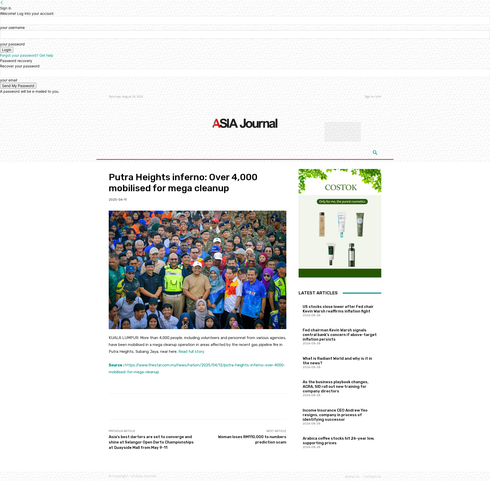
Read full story (191, 351)
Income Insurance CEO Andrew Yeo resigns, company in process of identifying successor (335, 415)
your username (12, 27)
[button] (375, 153)
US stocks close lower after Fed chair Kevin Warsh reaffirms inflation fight (338, 309)
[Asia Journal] (245, 122)
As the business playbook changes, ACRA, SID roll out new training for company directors (336, 386)
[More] (278, 406)
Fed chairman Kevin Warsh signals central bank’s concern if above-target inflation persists (340, 335)
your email (8, 80)
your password (12, 44)
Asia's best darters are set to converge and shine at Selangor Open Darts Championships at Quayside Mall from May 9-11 (151, 442)
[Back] (2, 3)
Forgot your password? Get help (26, 55)
